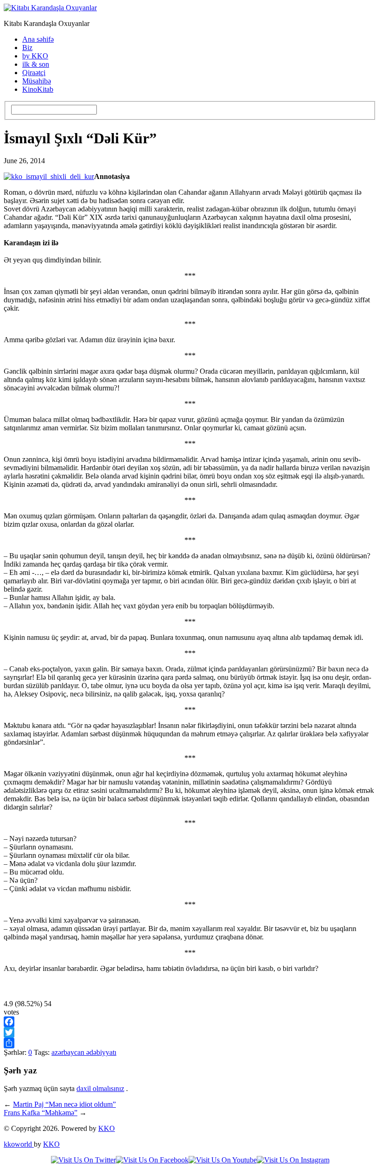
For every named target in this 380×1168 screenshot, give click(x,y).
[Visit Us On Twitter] (83, 1160)
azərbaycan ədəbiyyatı (83, 1052)
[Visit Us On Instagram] (293, 1160)
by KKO (35, 56)
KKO (106, 1128)
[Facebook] (190, 1021)
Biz (27, 47)
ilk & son (35, 64)
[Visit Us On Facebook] (152, 1160)
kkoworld (19, 1144)
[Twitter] (190, 1032)
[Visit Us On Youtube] (223, 1160)
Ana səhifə (38, 39)
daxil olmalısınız (100, 1088)
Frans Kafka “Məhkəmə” (40, 1113)
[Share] (190, 1043)
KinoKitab (37, 89)
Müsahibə (36, 81)
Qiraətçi (33, 73)
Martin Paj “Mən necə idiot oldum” (64, 1104)
